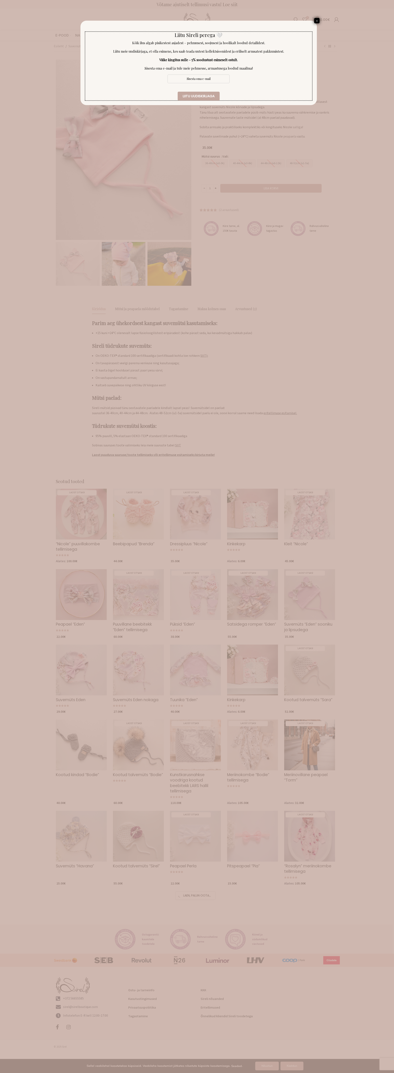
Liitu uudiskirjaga (199, 96)
